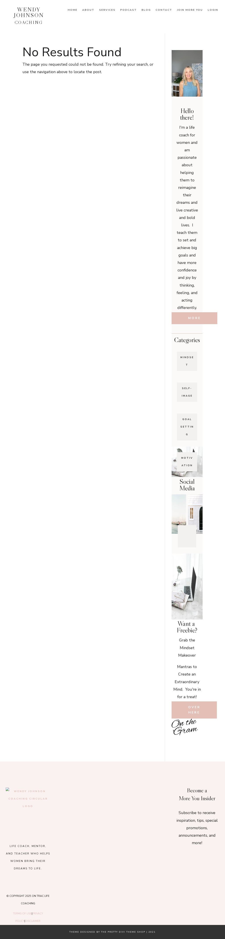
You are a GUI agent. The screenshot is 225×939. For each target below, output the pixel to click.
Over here (194, 710)
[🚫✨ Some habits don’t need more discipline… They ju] (197, 740)
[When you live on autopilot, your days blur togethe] (147, 791)
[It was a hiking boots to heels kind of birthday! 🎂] (77, 791)
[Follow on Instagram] (189, 531)
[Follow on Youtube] (183, 540)
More (194, 318)
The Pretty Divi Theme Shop (123, 932)
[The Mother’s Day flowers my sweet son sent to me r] (112, 791)
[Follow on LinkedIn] (190, 540)
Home (72, 10)
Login (213, 10)
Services (107, 10)
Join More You (190, 10)
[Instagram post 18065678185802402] (187, 740)
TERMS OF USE (22, 913)
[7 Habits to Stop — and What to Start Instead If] (177, 740)
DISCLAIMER (32, 921)
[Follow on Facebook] (182, 531)
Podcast (128, 10)
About (88, 10)
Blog (146, 10)
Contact (164, 10)
